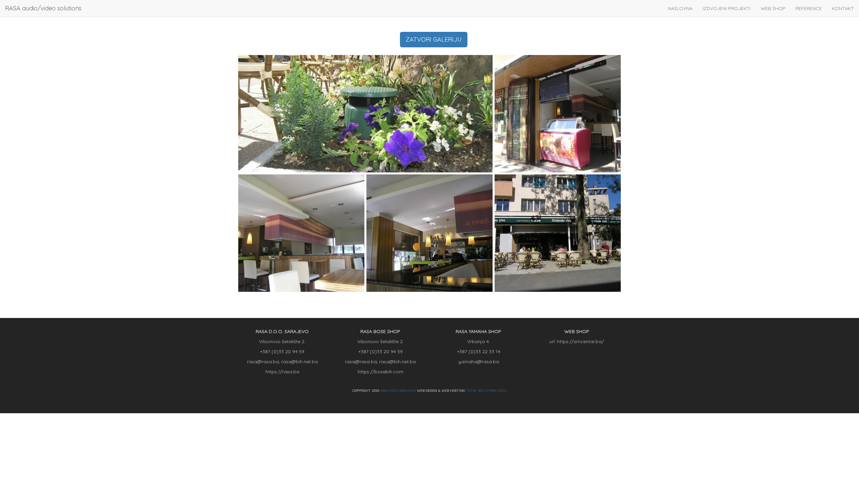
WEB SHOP (773, 8)
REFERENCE (809, 8)
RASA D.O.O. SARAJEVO (398, 390)
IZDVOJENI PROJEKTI (727, 8)
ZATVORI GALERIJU (434, 39)
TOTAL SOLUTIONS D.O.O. (486, 390)
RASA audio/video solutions (43, 8)
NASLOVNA (680, 8)
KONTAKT (843, 8)
